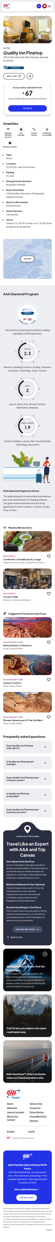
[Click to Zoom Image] (27, 29)
